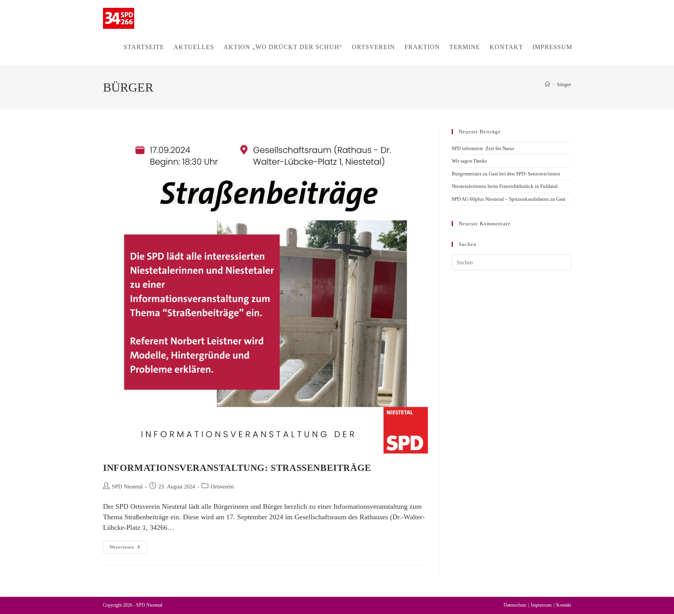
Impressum (541, 605)
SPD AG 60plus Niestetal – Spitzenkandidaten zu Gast (509, 199)
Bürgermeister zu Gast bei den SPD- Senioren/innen (506, 174)
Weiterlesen (128, 549)
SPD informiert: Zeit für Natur (483, 148)
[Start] (547, 84)
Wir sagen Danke (469, 161)
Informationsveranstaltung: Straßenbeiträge (237, 468)
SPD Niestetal (127, 487)
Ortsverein (222, 487)
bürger (564, 84)
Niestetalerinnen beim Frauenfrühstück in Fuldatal (505, 186)
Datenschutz (515, 605)
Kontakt (563, 605)
